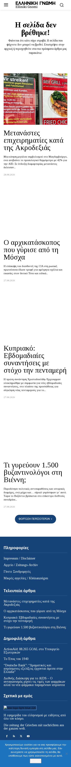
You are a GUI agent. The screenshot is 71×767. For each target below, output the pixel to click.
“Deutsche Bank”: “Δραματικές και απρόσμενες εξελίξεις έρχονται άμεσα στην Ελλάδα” (33, 668)
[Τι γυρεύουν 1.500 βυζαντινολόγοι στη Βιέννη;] (35, 431)
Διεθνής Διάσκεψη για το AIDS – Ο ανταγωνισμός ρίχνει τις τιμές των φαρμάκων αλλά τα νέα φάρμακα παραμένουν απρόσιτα (34, 681)
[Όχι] (66, 753)
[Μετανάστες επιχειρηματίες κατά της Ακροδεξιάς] (35, 99)
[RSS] (14, 736)
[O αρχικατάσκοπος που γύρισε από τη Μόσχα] (35, 208)
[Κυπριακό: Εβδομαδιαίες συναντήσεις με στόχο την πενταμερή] (35, 314)
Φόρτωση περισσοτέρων (34, 519)
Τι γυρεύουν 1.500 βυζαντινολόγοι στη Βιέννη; (33, 472)
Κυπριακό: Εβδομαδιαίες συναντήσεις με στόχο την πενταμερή (35, 359)
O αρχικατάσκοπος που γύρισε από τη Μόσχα (32, 249)
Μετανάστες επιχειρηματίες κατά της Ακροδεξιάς (33, 140)
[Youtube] (28, 736)
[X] (21, 736)
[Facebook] (7, 736)
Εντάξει (35, 760)
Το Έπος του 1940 (16, 659)
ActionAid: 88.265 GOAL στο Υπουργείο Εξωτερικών (31, 650)
